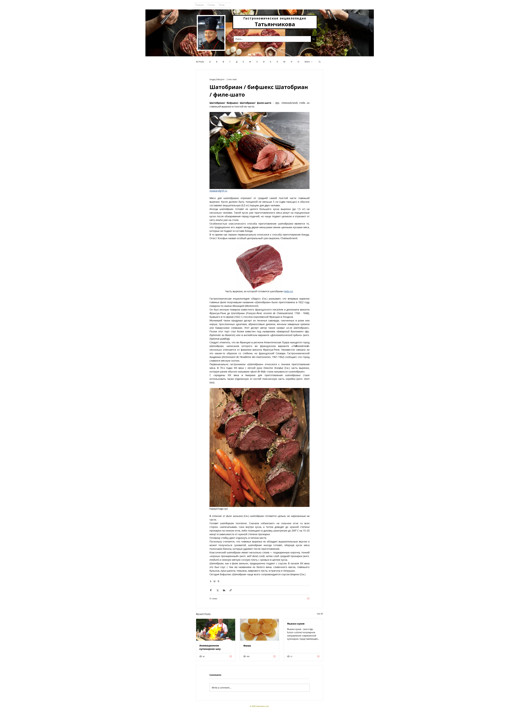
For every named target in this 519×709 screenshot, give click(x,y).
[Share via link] (230, 590)
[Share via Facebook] (210, 590)
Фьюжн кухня (296, 623)
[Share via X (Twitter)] (217, 590)
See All (320, 613)
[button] (319, 62)
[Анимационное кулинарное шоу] (215, 630)
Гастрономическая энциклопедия (275, 18)
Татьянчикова (275, 24)
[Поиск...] (313, 39)
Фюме (247, 645)
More (307, 61)
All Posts (200, 61)
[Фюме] (259, 630)
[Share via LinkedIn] (224, 590)
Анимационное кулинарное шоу (210, 647)
